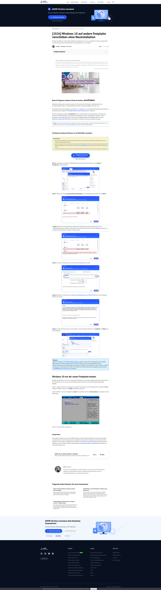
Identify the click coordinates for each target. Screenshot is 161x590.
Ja (95, 454)
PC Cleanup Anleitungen (95, 557)
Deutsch (44, 558)
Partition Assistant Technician (73, 562)
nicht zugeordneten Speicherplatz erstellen (83, 145)
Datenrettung (73, 124)
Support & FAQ (93, 567)
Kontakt (91, 572)
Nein (103, 454)
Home (53, 28)
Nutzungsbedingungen (116, 586)
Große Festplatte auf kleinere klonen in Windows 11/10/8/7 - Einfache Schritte (64, 502)
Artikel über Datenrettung (95, 562)
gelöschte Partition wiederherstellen (91, 443)
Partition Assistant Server (73, 557)
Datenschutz (109, 586)
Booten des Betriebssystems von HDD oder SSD (84, 295)
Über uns (92, 575)
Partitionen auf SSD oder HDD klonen (61, 119)
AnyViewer (115, 557)
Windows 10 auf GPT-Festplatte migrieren (68, 362)
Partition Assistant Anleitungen (96, 552)
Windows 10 (57, 28)
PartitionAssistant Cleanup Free (74, 572)
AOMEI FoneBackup (116, 560)
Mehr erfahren (86, 588)
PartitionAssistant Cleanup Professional (75, 575)
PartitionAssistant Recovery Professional (75, 567)
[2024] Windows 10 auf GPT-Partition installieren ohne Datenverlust (95, 489)
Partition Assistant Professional (74, 555)
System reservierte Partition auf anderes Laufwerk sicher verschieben (64, 489)
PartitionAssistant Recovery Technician (75, 570)
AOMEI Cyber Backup (117, 555)
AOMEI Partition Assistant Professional (78, 110)
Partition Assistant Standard (73, 552)
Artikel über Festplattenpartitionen (97, 560)
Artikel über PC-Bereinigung (95, 565)
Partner (91, 570)
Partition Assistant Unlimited (73, 560)
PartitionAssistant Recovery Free (74, 565)
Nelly (58, 46)
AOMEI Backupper (116, 552)
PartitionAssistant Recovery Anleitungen (98, 555)
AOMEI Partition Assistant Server (63, 368)
